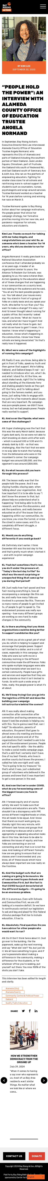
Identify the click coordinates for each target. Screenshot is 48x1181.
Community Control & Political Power (22, 996)
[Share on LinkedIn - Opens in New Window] (36, 1011)
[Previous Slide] (4, 1080)
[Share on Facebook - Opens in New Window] (30, 1011)
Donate (37, 1156)
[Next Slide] (44, 1080)
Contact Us (14, 1156)
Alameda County (13, 992)
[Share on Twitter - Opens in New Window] (23, 1011)
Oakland (9, 999)
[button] (36, 1176)
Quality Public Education (17, 1003)
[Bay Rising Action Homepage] (6, 5)
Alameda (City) (12, 988)
